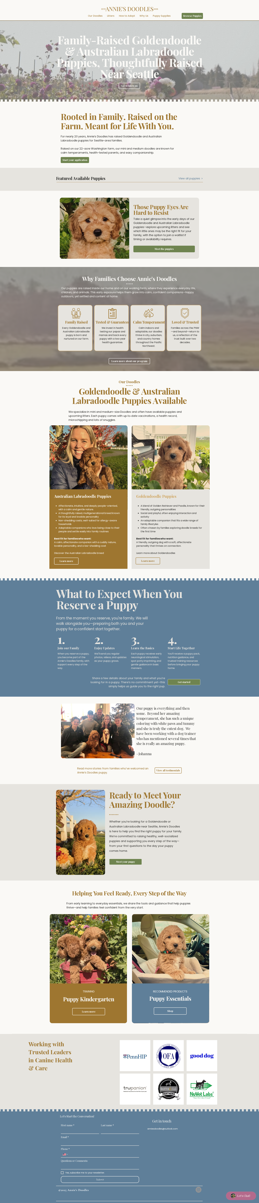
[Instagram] (198, 1190)
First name (67, 1125)
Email (65, 1137)
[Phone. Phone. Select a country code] (65, 1154)
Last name (107, 1125)
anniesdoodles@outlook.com (162, 1128)
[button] (95, 16)
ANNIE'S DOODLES (129, 9)
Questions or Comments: (74, 1160)
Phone (65, 1149)
